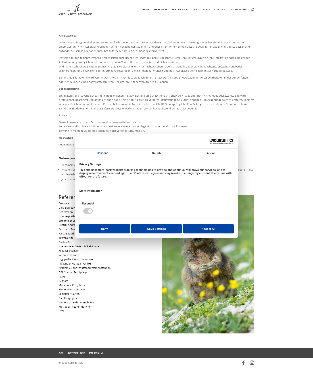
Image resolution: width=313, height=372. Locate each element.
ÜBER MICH (160, 9)
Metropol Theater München (75, 306)
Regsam (63, 281)
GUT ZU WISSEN (238, 9)
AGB (61, 353)
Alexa (75, 263)
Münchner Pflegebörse (72, 285)
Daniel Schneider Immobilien (76, 302)
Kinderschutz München (73, 289)
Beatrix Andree (68, 225)
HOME (145, 9)
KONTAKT (219, 9)
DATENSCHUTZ (76, 353)
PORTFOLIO (178, 9)
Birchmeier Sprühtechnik (74, 220)
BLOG (206, 9)
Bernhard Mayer (69, 229)
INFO (196, 9)
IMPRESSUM (96, 353)
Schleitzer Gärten (69, 293)
